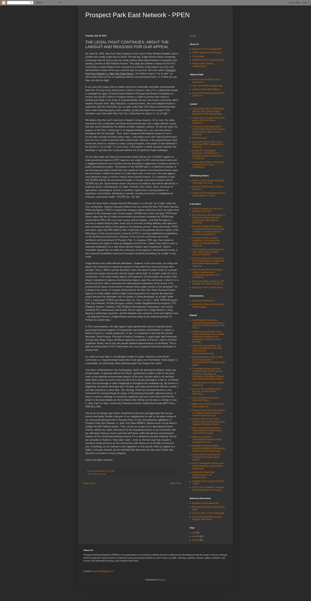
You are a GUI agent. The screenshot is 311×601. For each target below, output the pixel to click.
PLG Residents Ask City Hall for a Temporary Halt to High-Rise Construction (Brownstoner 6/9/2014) (208, 219)
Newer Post (89, 483)
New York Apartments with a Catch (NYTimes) (206, 399)
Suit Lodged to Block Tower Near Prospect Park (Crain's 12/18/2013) (208, 165)
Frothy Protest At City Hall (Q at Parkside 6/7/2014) (207, 210)
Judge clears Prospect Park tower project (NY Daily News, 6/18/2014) (208, 120)
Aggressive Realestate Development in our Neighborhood (203, 475)
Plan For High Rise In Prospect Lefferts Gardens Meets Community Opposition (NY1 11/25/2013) (207, 273)
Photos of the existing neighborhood (202, 64)
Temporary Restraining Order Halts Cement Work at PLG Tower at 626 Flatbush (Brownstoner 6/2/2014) (208, 130)
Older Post (175, 483)
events (195, 536)
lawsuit (102, 474)
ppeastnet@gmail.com (103, 571)
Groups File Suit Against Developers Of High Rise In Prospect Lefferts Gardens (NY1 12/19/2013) (207, 154)
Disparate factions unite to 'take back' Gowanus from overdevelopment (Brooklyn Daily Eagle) (208, 361)
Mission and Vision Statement (206, 49)
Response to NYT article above (207, 287)
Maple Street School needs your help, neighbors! (208, 405)
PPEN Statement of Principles (206, 52)
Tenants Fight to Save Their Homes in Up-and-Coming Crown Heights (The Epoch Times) (208, 422)
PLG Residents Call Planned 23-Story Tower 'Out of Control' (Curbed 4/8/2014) (208, 252)
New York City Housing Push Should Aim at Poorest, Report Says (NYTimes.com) (207, 431)
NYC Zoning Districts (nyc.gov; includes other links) (207, 518)
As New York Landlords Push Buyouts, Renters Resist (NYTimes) (206, 391)
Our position (198, 56)
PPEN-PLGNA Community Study (208, 60)
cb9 (194, 532)
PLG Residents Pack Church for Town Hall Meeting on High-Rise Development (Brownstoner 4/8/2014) (208, 262)
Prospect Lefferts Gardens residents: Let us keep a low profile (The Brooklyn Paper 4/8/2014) (206, 242)
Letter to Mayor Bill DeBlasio (206, 89)
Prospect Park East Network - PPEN (137, 15)
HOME (193, 36)
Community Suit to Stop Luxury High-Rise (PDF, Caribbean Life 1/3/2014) (207, 144)
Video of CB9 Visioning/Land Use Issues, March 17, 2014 (208, 194)
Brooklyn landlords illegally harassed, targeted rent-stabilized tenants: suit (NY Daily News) (208, 448)
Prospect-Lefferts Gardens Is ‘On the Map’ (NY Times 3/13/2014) (208, 282)
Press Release (199, 138)
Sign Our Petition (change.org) (207, 85)
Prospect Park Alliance (203, 300)
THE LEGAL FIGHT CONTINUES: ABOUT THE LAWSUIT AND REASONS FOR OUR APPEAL (208, 111)
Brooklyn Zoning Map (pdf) (205, 503)
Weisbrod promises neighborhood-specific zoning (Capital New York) (207, 439)
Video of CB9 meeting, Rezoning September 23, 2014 (208, 181)
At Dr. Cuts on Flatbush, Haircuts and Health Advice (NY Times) (208, 488)
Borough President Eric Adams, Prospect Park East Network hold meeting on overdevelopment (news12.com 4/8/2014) (208, 230)
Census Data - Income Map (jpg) (208, 513)
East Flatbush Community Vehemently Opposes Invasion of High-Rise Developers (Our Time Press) (208, 324)
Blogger (161, 579)
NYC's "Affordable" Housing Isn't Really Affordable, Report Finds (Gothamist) (208, 466)
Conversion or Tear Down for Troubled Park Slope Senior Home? (206, 457)
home (96, 474)
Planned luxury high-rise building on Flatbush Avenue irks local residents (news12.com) (208, 413)
